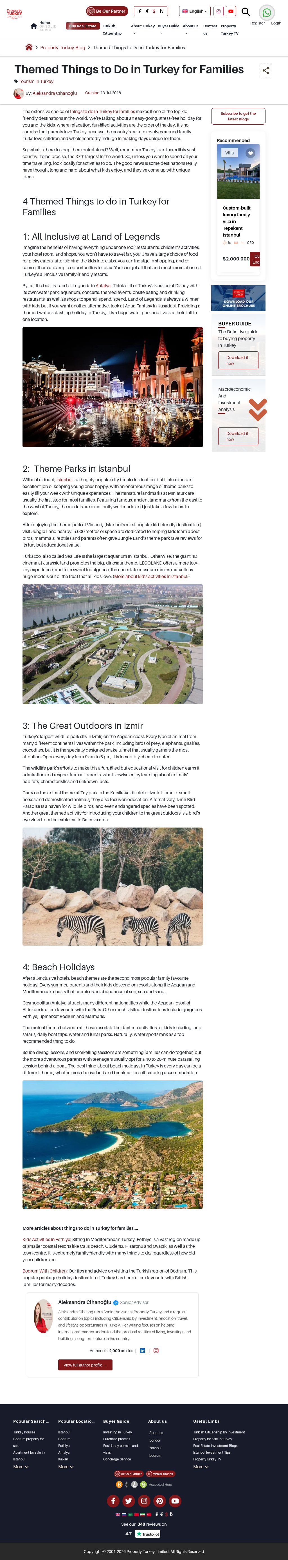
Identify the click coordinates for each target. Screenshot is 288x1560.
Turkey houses (24, 1432)
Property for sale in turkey (212, 1439)
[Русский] (125, 1514)
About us (190, 26)
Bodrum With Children (44, 1271)
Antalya (103, 285)
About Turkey (143, 26)
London (155, 1440)
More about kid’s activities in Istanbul (150, 576)
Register (257, 23)
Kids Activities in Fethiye (46, 1239)
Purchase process (116, 1439)
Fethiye (64, 1446)
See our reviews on (144, 1524)
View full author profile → (85, 1365)
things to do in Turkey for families (102, 111)
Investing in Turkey (117, 1432)
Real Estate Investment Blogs (215, 1446)
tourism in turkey (36, 81)
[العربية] (131, 1514)
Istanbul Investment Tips (212, 1452)
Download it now (237, 360)
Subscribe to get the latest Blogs (238, 116)
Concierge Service (117, 1459)
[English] (118, 1514)
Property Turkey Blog (62, 47)
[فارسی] (143, 1514)
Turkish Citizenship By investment (219, 1432)
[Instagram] (218, 11)
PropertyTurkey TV (207, 1459)
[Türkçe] (149, 1514)
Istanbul (65, 479)
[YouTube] (231, 11)
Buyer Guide (168, 26)
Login (276, 23)
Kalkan (63, 1459)
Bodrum (64, 1439)
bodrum (155, 1455)
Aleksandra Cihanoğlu (55, 93)
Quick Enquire (259, 259)
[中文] (137, 1514)
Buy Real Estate (82, 26)
